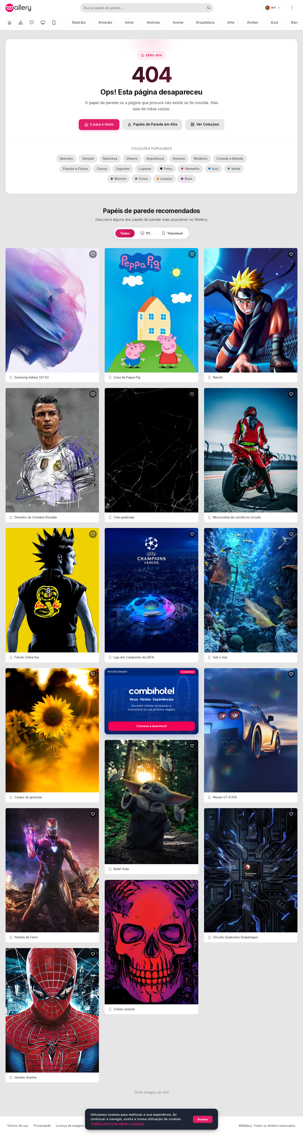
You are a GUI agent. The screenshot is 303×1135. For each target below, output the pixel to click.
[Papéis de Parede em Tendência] (9, 22)
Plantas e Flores (75, 169)
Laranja (166, 178)
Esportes (123, 169)
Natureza (110, 158)
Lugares (145, 169)
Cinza (143, 178)
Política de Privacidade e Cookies (117, 1123)
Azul (274, 22)
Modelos (200, 158)
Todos (125, 233)
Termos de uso (17, 1125)
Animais (153, 22)
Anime (178, 22)
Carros (102, 169)
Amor (129, 22)
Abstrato (79, 22)
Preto (168, 169)
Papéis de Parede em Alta (155, 124)
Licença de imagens (70, 1125)
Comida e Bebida (229, 158)
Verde (235, 169)
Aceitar (202, 1119)
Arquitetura (205, 22)
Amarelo (105, 22)
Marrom (120, 178)
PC (148, 233)
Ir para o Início (102, 124)
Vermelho (192, 169)
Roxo (188, 178)
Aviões (252, 22)
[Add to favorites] (93, 254)
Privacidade (42, 1125)
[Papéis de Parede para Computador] (43, 22)
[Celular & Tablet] (54, 22)
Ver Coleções (207, 124)
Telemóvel (175, 233)
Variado (88, 158)
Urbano (132, 158)
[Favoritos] (32, 22)
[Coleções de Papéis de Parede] (20, 22)
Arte (230, 22)
